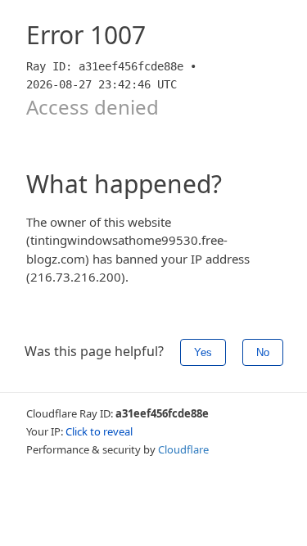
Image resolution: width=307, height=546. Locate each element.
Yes (203, 352)
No (262, 352)
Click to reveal (99, 431)
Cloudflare (183, 449)
